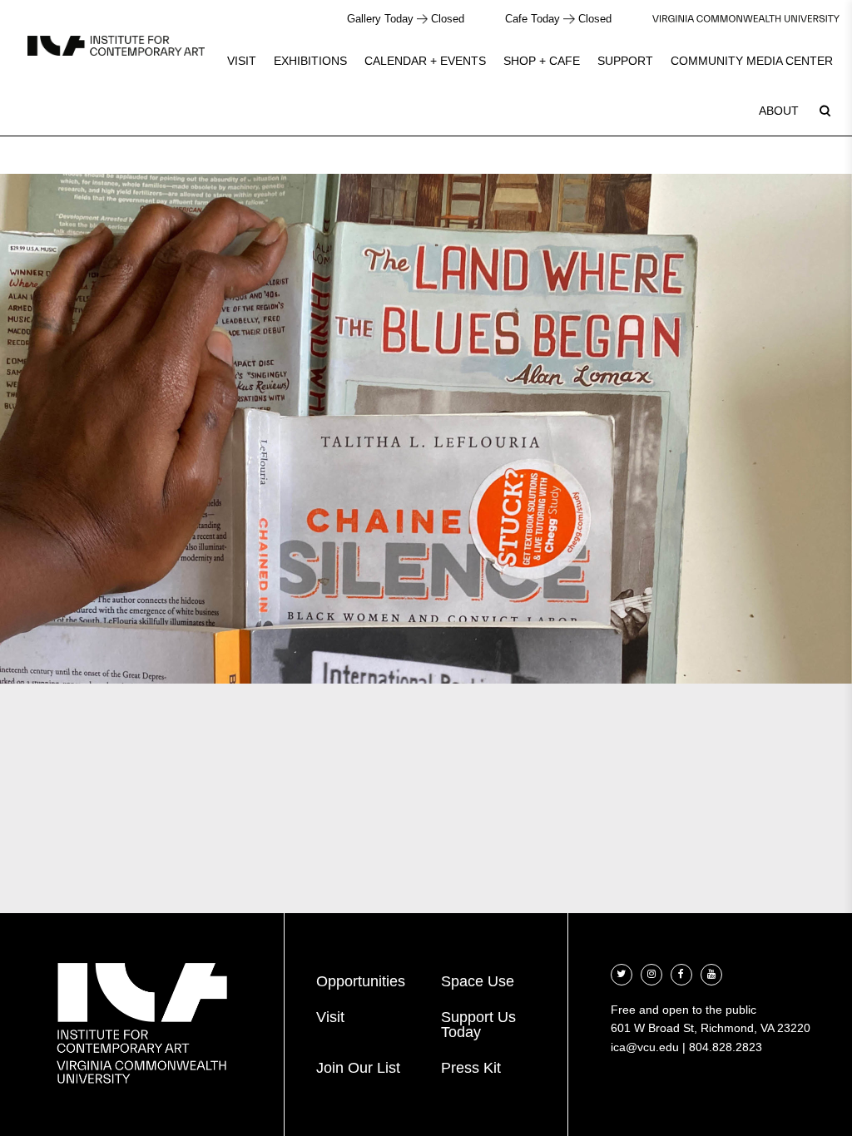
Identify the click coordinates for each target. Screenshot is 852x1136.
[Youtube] (711, 973)
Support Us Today (478, 1024)
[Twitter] (621, 973)
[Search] (825, 111)
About (779, 110)
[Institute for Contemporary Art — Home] (116, 45)
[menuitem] (241, 61)
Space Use (477, 981)
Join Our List (358, 1067)
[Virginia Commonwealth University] (746, 18)
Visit (241, 60)
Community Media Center (752, 60)
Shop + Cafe (541, 60)
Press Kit (471, 1067)
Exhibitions (310, 60)
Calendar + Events (425, 60)
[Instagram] (651, 973)
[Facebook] (681, 973)
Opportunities (360, 981)
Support (625, 60)
